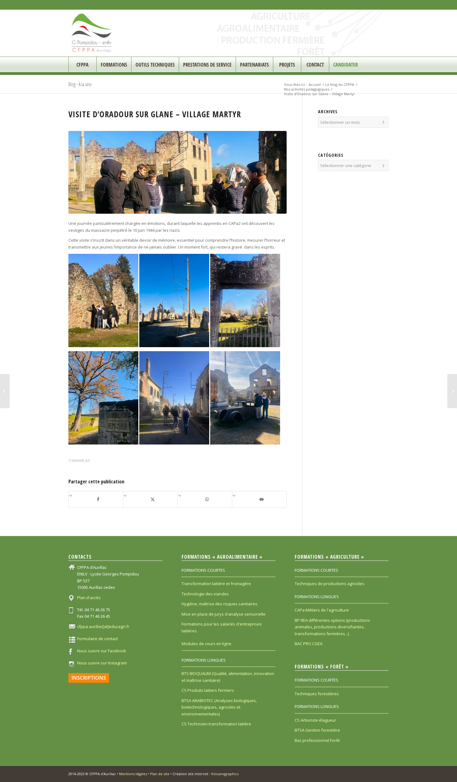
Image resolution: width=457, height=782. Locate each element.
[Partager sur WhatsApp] (207, 499)
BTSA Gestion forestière (317, 730)
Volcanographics (224, 773)
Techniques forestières (317, 693)
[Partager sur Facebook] (98, 499)
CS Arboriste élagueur (315, 720)
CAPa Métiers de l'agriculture (322, 610)
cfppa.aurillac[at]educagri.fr (103, 626)
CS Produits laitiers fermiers (208, 690)
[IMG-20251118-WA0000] (177, 172)
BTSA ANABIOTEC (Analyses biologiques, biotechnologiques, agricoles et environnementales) (219, 707)
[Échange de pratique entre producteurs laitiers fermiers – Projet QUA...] (5, 391)
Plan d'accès (89, 597)
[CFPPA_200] (91, 33)
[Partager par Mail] (261, 499)
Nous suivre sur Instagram (102, 663)
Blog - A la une (80, 84)
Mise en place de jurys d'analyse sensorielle (223, 614)
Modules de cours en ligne (206, 643)
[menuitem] (82, 64)
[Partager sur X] (153, 499)
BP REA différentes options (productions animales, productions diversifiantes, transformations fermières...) (332, 626)
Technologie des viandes (205, 594)
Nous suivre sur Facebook (101, 651)
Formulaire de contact (97, 638)
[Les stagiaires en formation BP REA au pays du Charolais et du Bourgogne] (452, 391)
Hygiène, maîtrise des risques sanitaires (219, 604)
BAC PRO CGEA (308, 643)
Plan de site (159, 773)
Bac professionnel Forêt (317, 740)
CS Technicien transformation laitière (216, 724)
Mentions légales (133, 773)
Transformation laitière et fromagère (216, 583)
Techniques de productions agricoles (329, 583)
